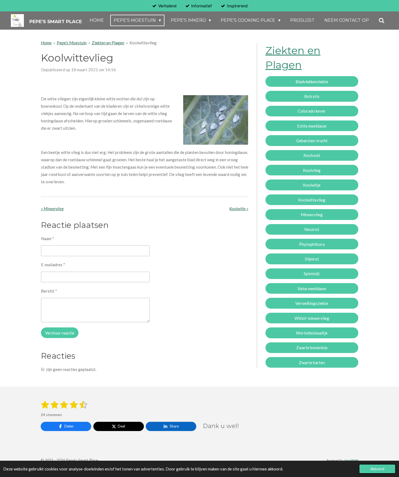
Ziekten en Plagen (108, 42)
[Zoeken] (381, 20)
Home (46, 42)
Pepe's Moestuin (72, 42)
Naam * (47, 238)
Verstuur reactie (59, 332)
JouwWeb (351, 460)
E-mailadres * (53, 264)
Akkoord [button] (377, 469)
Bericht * (49, 291)
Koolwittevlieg (143, 42)
